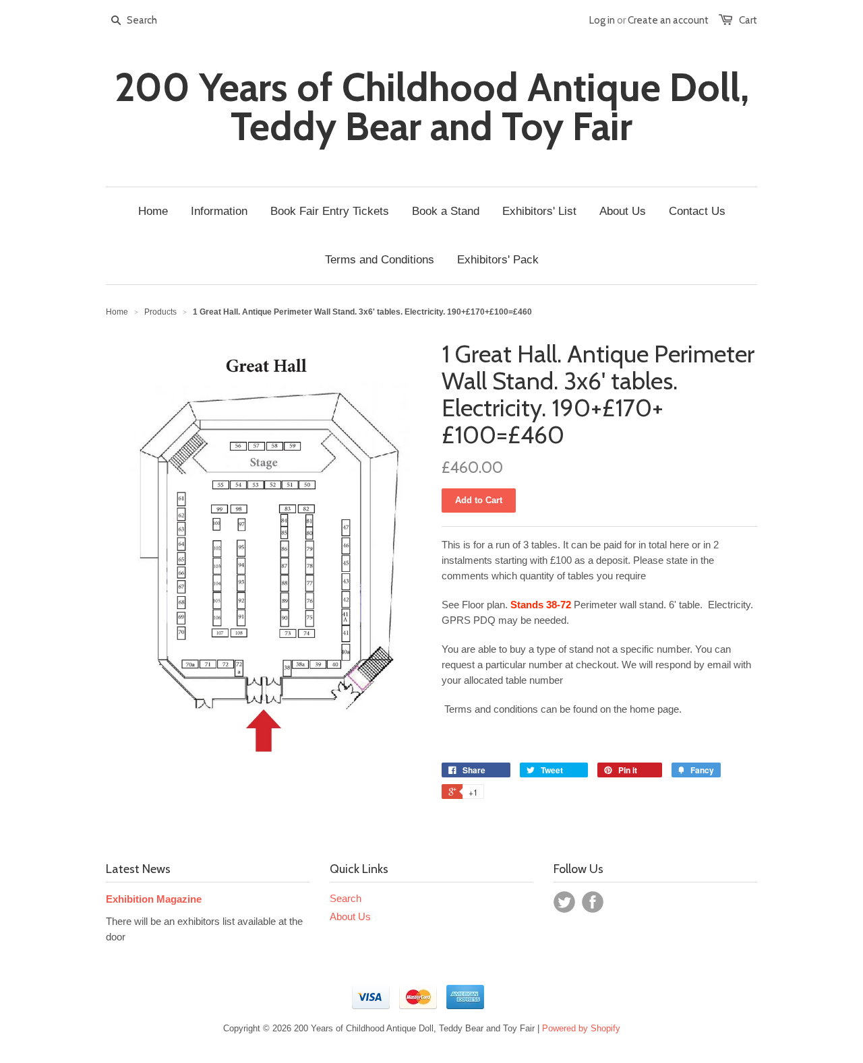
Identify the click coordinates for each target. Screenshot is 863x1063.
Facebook (592, 902)
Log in (602, 20)
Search (345, 898)
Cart (748, 20)
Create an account (668, 20)
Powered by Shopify (581, 1028)
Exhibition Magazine (154, 899)
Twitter (564, 902)
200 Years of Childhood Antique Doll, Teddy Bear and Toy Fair (432, 107)
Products (160, 312)
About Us (350, 916)
